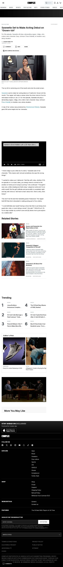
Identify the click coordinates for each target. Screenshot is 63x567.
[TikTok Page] (28, 445)
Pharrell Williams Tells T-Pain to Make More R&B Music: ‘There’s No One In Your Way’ (14, 325)
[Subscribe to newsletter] (43, 522)
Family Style (35, 476)
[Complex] (31, 3)
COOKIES (4, 551)
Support (34, 487)
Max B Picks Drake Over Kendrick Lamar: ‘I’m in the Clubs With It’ (38, 325)
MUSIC (11, 7)
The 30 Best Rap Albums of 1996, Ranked (38, 306)
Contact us (35, 504)
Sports (34, 462)
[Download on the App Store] (9, 429)
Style (27, 366)
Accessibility (7, 548)
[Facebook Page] (2, 445)
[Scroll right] (44, 351)
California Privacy (9, 545)
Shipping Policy (36, 490)
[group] (15, 164)
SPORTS (18, 7)
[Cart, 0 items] (60, 3)
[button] (4, 164)
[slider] (24, 162)
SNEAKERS (3, 7)
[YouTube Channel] (19, 445)
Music (27, 223)
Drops (33, 484)
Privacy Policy (28, 527)
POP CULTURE (28, 7)
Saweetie (4, 93)
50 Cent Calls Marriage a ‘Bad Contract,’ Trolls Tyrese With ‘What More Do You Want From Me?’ (15, 316)
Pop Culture (5, 24)
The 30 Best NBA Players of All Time (43, 510)
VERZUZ (54, 7)
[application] (24, 153)
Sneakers (5, 366)
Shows (34, 470)
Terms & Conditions (9, 541)
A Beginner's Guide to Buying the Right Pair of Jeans (36, 369)
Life (33, 465)
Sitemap (35, 548)
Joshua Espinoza (31, 238)
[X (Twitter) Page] (7, 445)
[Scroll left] (3, 351)
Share (26, 46)
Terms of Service (39, 527)
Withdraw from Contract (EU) (41, 495)
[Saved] (55, 3)
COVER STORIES (44, 7)
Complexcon (35, 473)
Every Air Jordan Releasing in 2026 (12, 368)
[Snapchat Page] (24, 445)
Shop (33, 482)
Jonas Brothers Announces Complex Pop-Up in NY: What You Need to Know (14, 306)
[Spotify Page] (32, 445)
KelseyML (28, 257)
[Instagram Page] (15, 445)
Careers (34, 501)
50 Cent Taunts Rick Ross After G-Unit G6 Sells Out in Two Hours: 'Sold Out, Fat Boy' (38, 316)
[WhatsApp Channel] (11, 445)
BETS (35, 7)
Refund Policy (36, 493)
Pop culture (35, 459)
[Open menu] (3, 2)
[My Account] (58, 3)
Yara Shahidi (6, 102)
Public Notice (37, 545)
